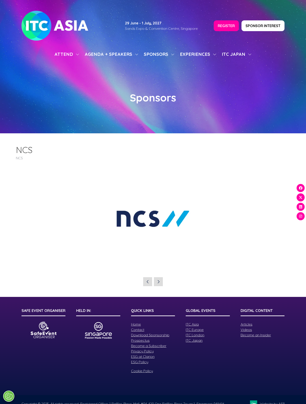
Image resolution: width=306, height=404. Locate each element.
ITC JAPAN (233, 54)
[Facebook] (301, 188)
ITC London (195, 335)
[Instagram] (301, 216)
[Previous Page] (147, 281)
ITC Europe (195, 329)
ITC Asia (192, 324)
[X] (301, 197)
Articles (246, 324)
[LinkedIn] (301, 207)
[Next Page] (158, 281)
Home (136, 324)
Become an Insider (256, 335)
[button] (226, 25)
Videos (246, 329)
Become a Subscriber (148, 346)
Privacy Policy (142, 351)
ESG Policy (139, 362)
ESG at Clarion (143, 356)
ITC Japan (194, 340)
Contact (137, 329)
